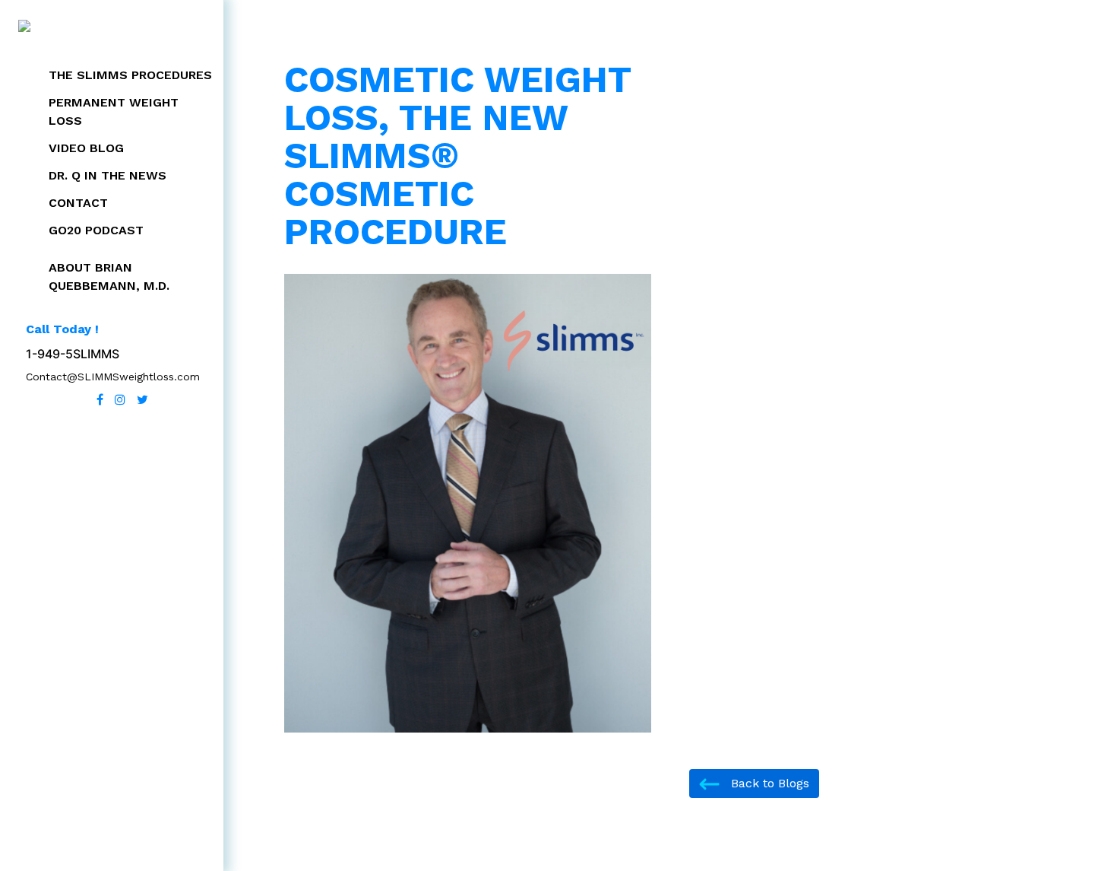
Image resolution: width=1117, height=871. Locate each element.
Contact (78, 202)
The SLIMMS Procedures (130, 75)
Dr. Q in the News (107, 175)
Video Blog (86, 148)
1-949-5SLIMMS (72, 353)
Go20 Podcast (96, 230)
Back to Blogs (768, 783)
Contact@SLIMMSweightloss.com (113, 376)
